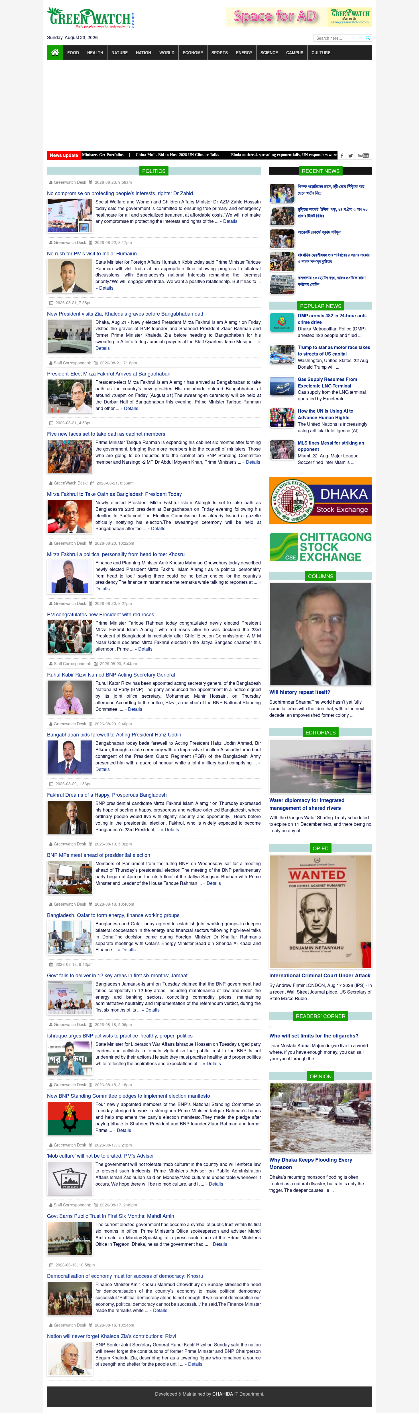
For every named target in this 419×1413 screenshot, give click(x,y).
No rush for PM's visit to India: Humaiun (92, 253)
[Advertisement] (209, 105)
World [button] (166, 52)
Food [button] (73, 52)
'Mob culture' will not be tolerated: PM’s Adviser (100, 1155)
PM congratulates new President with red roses (100, 614)
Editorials (321, 732)
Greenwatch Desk (70, 182)
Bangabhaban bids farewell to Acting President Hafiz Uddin (114, 734)
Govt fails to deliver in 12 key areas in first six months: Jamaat (117, 975)
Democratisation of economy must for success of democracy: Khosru (125, 1275)
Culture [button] (321, 52)
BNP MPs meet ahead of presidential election (98, 854)
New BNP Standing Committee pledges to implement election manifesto (128, 1095)
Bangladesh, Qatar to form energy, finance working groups (113, 915)
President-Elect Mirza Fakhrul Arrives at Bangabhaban (108, 373)
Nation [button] (143, 52)
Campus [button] (294, 52)
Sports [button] (219, 52)
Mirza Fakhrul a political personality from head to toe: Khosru (116, 554)
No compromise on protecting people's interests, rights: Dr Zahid (120, 193)
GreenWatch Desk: (71, 483)
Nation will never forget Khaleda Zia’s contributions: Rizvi (111, 1336)
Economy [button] (193, 52)
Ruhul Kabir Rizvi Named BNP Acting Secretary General (111, 674)
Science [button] (269, 52)
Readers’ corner (320, 1016)
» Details (228, 221)
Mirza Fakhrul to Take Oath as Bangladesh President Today (114, 493)
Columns (320, 576)
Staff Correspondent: (72, 363)
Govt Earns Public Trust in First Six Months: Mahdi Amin (110, 1215)
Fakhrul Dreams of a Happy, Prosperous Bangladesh (107, 794)
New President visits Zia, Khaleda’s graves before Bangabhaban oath (126, 313)
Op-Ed (321, 848)
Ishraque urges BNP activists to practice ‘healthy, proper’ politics (120, 1035)
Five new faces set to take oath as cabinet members (106, 433)
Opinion (320, 1076)
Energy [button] (244, 52)
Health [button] (95, 52)
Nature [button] (119, 52)
